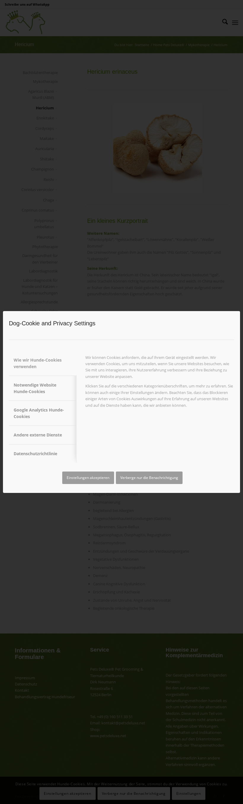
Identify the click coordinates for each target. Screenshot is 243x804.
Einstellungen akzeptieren (88, 477)
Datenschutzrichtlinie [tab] (35, 453)
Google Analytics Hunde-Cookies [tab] (39, 413)
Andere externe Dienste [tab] (38, 435)
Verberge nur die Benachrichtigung (149, 477)
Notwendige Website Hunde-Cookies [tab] (35, 388)
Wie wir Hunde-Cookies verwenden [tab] (38, 363)
